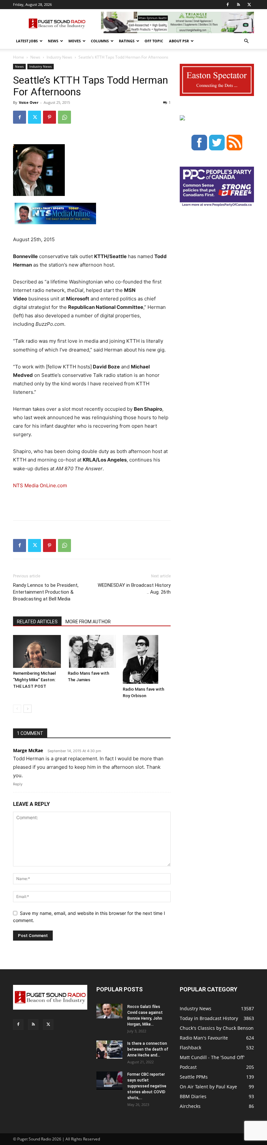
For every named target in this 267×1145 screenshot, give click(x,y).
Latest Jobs (27, 40)
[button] (246, 41)
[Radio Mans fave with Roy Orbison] (147, 659)
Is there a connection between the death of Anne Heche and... (147, 1049)
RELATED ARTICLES (37, 621)
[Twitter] (249, 4)
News (53, 40)
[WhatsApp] (64, 117)
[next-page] (27, 709)
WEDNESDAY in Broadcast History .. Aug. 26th (134, 588)
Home (18, 57)
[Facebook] (227, 4)
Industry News (59, 57)
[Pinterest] (49, 117)
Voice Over (28, 102)
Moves (74, 40)
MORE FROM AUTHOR (88, 621)
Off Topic (154, 40)
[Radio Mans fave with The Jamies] (92, 651)
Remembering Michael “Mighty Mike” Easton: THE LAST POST (34, 680)
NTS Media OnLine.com (40, 485)
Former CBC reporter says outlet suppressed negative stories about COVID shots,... (146, 1086)
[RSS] (238, 4)
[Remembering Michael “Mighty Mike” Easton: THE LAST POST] (37, 651)
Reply (17, 784)
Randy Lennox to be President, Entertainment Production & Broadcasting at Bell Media (45, 592)
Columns (100, 40)
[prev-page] (17, 709)
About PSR (179, 40)
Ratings (126, 40)
